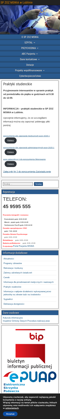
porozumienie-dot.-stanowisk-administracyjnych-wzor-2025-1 (28, 148)
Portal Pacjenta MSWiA (23, 246)
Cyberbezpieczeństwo (30, 76)
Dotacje (30, 64)
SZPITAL (28, 42)
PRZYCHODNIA (28, 48)
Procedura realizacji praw (38, 321)
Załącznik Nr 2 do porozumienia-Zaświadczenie (27, 171)
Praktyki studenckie (17, 84)
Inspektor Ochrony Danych (15, 321)
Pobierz (10, 140)
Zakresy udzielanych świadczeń (18, 273)
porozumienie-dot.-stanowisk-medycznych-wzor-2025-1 (26, 136)
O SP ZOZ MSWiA (30, 37)
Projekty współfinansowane (28, 70)
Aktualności (9, 259)
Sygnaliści (8, 299)
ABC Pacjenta (28, 53)
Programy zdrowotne (13, 263)
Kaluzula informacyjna (13, 318)
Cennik (7, 277)
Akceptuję (10, 414)
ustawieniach (12, 408)
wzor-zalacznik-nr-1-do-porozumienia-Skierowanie (24, 159)
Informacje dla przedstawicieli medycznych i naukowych (29, 282)
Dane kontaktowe (28, 59)
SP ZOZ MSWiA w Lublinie (16, 2)
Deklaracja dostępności (14, 304)
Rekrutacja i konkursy (13, 268)
